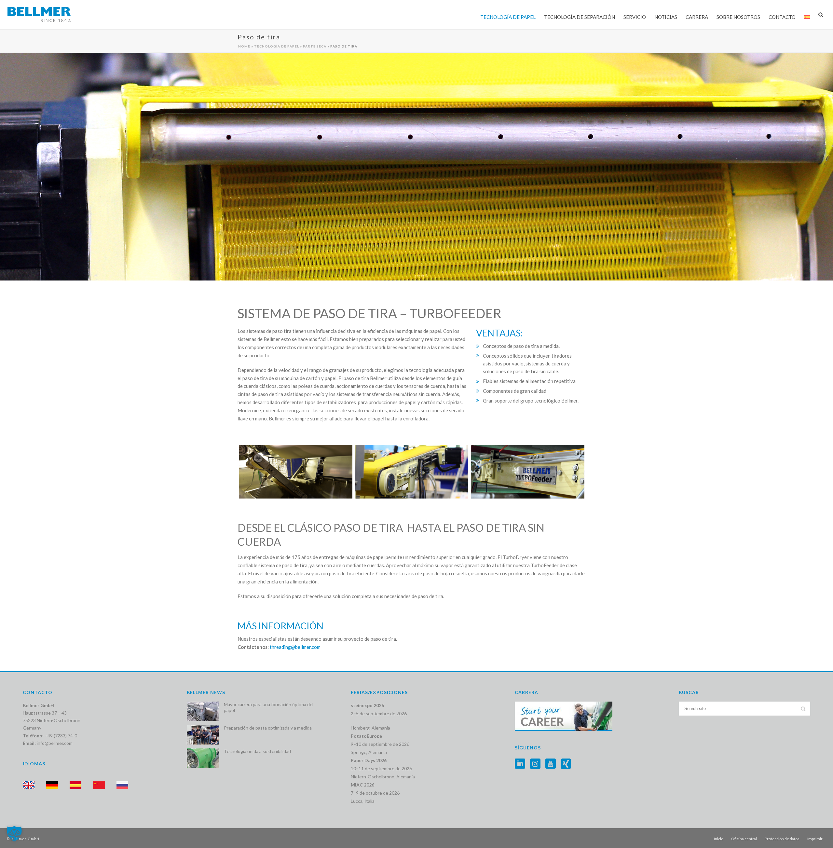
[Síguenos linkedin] (520, 764)
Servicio (634, 17)
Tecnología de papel (508, 17)
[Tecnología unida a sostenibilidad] (203, 758)
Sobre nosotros (738, 17)
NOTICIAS (665, 17)
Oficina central (744, 838)
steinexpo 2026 (367, 705)
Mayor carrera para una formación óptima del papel (268, 707)
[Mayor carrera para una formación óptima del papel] (203, 711)
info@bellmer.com (55, 743)
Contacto (782, 17)
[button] (14, 833)
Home (244, 46)
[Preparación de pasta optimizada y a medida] (203, 735)
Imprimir (815, 838)
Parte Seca (314, 46)
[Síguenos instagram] (535, 764)
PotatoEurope (366, 736)
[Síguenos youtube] (550, 764)
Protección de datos (782, 838)
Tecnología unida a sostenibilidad (257, 751)
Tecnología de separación (579, 17)
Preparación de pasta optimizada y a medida (268, 728)
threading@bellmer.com (295, 647)
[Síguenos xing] (566, 764)
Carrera (697, 17)
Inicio (718, 838)
